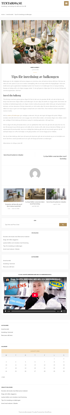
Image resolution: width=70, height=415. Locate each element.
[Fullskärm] (64, 311)
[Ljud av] (61, 311)
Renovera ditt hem (8, 267)
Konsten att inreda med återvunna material (13, 205)
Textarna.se (11, 3)
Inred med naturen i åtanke (13, 155)
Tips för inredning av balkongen (12, 246)
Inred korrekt (9, 14)
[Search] (63, 224)
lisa (9, 208)
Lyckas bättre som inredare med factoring (54, 157)
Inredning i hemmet (9, 263)
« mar (3, 377)
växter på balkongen (13, 115)
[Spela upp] (5, 311)
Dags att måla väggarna (10, 240)
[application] (35, 295)
